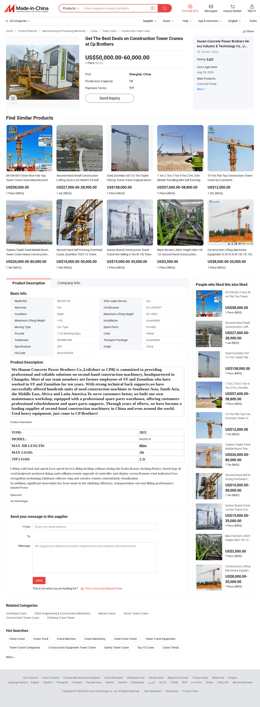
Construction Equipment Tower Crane (72, 647)
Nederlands (137, 682)
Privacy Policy (190, 691)
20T (59, 346)
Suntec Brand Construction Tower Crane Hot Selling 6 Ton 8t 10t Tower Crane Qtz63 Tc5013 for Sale (238, 507)
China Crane (17, 639)
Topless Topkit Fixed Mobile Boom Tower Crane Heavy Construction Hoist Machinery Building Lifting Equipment (237, 447)
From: (26, 527)
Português (62, 682)
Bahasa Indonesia (242, 682)
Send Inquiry (110, 98)
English (35, 682)
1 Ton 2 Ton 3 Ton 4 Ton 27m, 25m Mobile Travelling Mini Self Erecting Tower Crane (238, 386)
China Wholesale (113, 677)
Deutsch (122, 682)
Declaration (172, 691)
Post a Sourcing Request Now (101, 588)
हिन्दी (184, 682)
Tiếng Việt (223, 682)
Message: (24, 546)
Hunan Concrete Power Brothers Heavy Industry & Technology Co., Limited (223, 46)
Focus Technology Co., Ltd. (103, 691)
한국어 (163, 682)
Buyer (166, 21)
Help (185, 21)
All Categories (18, 21)
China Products (50, 677)
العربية (151, 682)
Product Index (200, 677)
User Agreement (152, 691)
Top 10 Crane (145, 647)
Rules (253, 21)
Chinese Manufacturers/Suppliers (81, 677)
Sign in (252, 11)
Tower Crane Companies (24, 647)
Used (60, 314)
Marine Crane (107, 613)
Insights (232, 677)
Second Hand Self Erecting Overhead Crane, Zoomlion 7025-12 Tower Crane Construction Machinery (238, 477)
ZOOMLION (64, 340)
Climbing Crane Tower (61, 618)
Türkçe (209, 682)
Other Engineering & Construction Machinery (62, 613)
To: (29, 536)
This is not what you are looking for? (55, 588)
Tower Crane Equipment (160, 639)
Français (77, 682)
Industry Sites (156, 677)
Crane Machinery (95, 639)
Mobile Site (218, 677)
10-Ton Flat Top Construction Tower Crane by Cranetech (237, 416)
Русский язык (93, 682)
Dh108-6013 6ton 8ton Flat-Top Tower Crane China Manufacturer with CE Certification (238, 294)
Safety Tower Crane (116, 647)
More (200, 89)
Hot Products (30, 677)
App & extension (208, 21)
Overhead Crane (16, 613)
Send (39, 580)
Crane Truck (40, 639)
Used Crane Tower (125, 639)
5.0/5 (210, 59)
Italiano (110, 682)
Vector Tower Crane (136, 613)
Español (47, 682)
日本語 (174, 682)
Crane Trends (170, 647)
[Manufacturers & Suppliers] (26, 8)
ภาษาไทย (196, 682)
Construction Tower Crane (22, 618)
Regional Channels (178, 677)
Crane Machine (66, 639)
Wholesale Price (135, 677)
